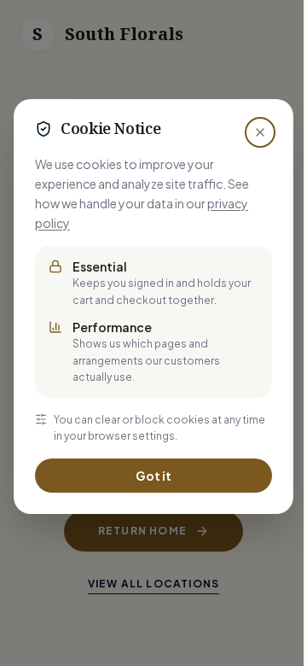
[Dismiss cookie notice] (260, 132)
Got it (153, 475)
